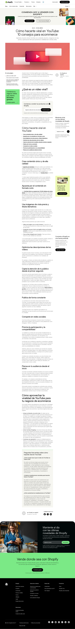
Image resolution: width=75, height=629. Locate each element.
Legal (17, 599)
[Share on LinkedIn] (51, 514)
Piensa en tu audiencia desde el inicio (32, 149)
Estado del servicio (20, 601)
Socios (17, 594)
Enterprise (38, 2)
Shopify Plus (62, 588)
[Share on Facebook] (45, 514)
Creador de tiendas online (20, 611)
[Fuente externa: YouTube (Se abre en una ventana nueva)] (56, 622)
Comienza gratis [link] (46, 109)
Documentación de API (50, 588)
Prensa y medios (19, 592)
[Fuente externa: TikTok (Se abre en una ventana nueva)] (62, 622)
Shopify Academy (34, 595)
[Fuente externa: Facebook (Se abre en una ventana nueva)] (49, 622)
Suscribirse (65, 542)
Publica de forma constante (30, 144)
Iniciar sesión (55, 2)
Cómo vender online (13, 6)
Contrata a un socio (34, 593)
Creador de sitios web (20, 613)
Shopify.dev (47, 586)
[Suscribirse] (68, 131)
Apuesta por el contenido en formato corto (34, 136)
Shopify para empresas (64, 590)
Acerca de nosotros (20, 586)
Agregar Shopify (60, 249)
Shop (60, 586)
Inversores (18, 590)
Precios (33, 2)
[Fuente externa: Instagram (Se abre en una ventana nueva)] (59, 622)
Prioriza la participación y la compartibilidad (34, 148)
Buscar (66, 6)
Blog (6, 6)
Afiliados (17, 597)
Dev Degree (47, 590)
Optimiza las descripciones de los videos (33, 140)
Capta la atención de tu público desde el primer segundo (37, 142)
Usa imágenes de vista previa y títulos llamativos (35, 138)
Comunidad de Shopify (35, 597)
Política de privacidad (35, 622)
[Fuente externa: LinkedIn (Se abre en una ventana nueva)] (65, 622)
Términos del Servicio (24, 622)
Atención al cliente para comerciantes (35, 587)
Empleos (17, 588)
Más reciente (28, 6)
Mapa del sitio (22, 625)
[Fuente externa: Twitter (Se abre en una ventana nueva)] (52, 622)
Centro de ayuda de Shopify (34, 590)
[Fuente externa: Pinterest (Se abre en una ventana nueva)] (69, 622)
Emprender (22, 6)
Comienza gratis (64, 2)
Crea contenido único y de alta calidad (32, 134)
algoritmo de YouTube (28, 167)
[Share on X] (48, 514)
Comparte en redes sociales (30, 146)
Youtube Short (44, 172)
